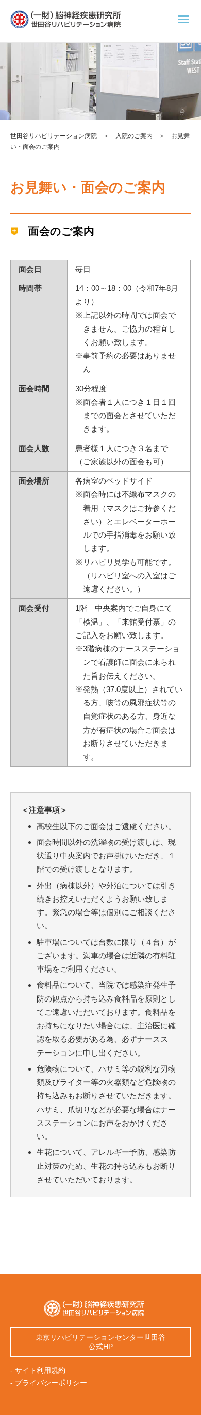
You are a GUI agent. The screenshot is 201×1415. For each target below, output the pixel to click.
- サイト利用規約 (37, 1370)
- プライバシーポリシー (48, 1383)
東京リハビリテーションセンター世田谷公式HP (100, 1342)
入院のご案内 (134, 136)
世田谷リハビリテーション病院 (53, 136)
